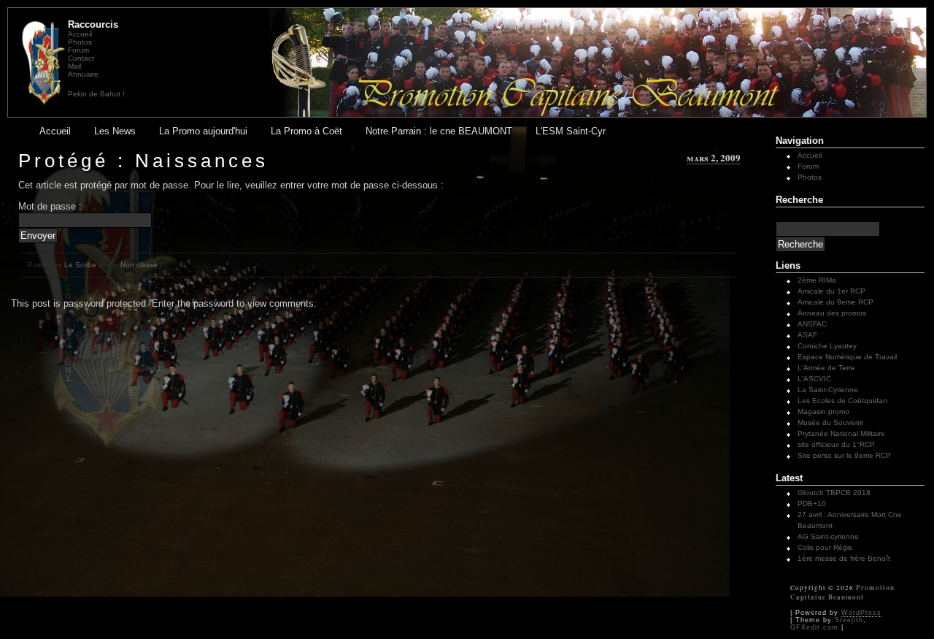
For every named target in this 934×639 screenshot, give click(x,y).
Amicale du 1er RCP (831, 291)
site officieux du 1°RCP (836, 444)
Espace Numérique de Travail (847, 357)
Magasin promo (823, 411)
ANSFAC (812, 324)
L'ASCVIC (814, 379)
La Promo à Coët (306, 131)
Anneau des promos (832, 313)
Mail (74, 66)
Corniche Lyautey (827, 346)
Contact (81, 58)
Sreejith (849, 620)
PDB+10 (812, 504)
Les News (115, 131)
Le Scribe (80, 265)
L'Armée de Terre (826, 368)
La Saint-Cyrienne (828, 390)
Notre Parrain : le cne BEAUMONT (439, 131)
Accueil (80, 34)
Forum (78, 50)
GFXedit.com (814, 627)
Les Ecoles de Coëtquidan (842, 401)
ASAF (807, 335)
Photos (80, 42)
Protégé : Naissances (143, 161)
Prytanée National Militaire (841, 433)
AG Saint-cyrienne (828, 536)
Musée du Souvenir (830, 422)
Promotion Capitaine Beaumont (842, 592)
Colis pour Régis (825, 547)
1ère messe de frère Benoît (844, 558)
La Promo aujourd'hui (203, 131)
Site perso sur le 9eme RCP (844, 455)
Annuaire (83, 74)
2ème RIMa (817, 280)
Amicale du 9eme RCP (835, 302)
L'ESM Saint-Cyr (571, 131)
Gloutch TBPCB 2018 (834, 493)
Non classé (139, 265)
